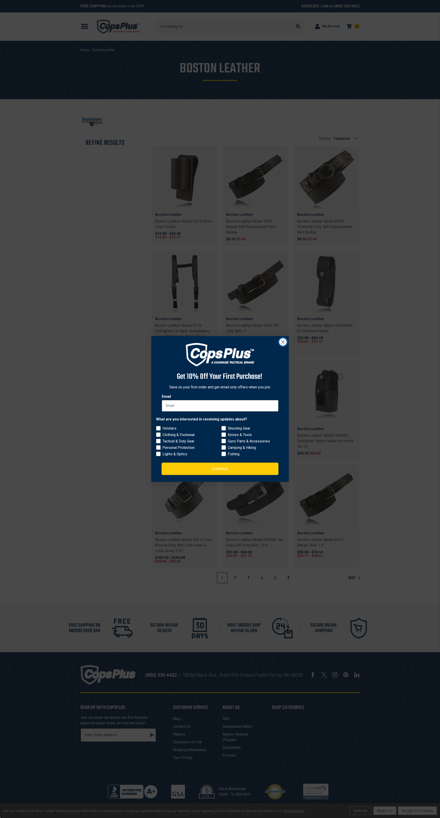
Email (166, 396)
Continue (220, 468)
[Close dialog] (283, 342)
